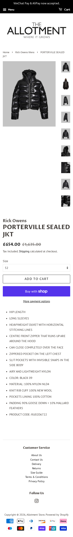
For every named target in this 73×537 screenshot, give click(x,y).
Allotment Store (36, 514)
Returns (36, 468)
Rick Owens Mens (24, 52)
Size (5, 261)
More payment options (36, 301)
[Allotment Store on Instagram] (36, 501)
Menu (10, 9)
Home (6, 52)
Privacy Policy (37, 481)
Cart (67, 9)
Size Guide (36, 472)
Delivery (36, 464)
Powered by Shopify (57, 514)
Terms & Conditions (36, 477)
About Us (36, 455)
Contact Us (36, 459)
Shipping (24, 251)
